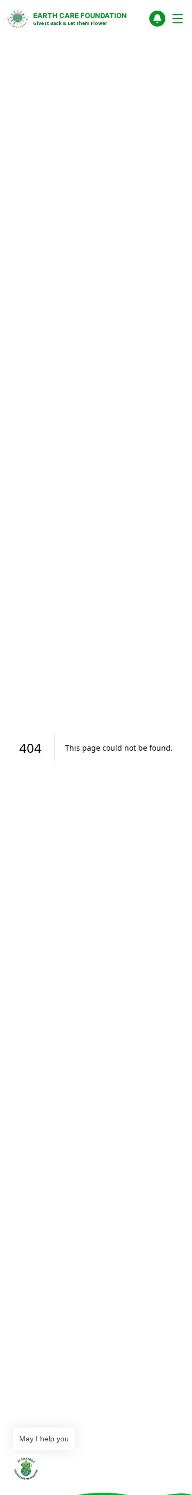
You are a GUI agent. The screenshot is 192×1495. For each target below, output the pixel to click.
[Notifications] (157, 19)
